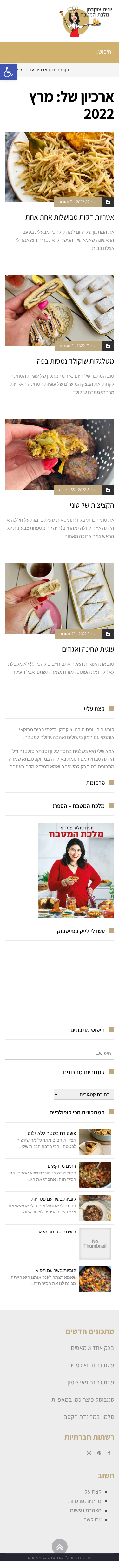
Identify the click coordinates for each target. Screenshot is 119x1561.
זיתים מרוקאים (62, 1166)
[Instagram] (89, 1453)
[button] (8, 72)
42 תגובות (67, 633)
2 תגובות (66, 345)
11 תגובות (65, 202)
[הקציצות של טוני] (59, 454)
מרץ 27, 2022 (86, 202)
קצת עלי (92, 1491)
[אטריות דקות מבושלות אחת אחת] (59, 167)
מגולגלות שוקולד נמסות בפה (75, 361)
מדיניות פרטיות (85, 1500)
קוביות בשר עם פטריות (53, 1199)
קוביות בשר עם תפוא (56, 1270)
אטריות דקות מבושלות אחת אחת (69, 217)
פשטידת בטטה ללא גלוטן (51, 1133)
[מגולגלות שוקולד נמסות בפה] (59, 310)
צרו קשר (93, 1519)
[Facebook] (109, 1453)
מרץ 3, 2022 (87, 489)
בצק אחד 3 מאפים (92, 1348)
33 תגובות (67, 489)
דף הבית (60, 69)
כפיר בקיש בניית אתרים (45, 1557)
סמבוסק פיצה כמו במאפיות (82, 1399)
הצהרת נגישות (86, 1510)
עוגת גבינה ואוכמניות (90, 1365)
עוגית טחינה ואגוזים (88, 649)
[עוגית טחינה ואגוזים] (59, 598)
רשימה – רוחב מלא (57, 1231)
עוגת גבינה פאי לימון (91, 1382)
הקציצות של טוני (92, 505)
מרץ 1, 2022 (88, 633)
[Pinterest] (99, 1453)
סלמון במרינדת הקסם (88, 1417)
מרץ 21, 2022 (87, 345)
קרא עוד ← (106, 261)
